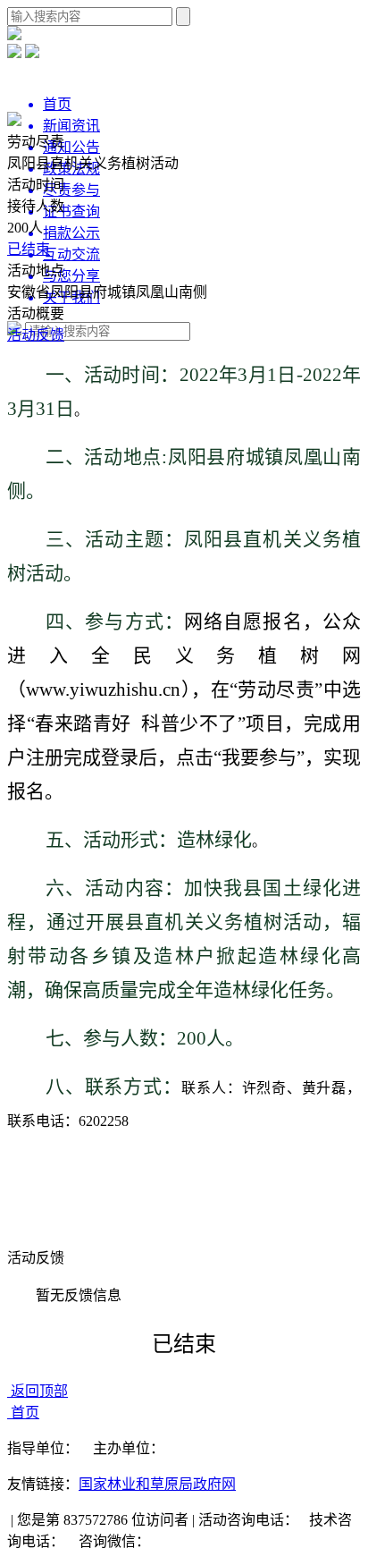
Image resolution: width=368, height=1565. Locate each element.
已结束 (28, 249)
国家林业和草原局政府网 (157, 1484)
